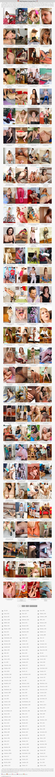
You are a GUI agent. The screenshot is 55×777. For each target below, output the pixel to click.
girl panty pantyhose (45, 45)
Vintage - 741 (24, 765)
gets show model (9, 598)
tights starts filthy (21, 323)
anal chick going (9, 284)
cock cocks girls (33, 442)
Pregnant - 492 (7, 725)
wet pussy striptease (34, 538)
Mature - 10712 (43, 704)
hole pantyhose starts (33, 223)
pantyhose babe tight (33, 461)
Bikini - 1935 (6, 625)
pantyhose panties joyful (45, 599)
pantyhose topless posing (21, 599)
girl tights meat (21, 105)
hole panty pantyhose (45, 264)
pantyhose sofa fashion (45, 344)
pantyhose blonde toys (9, 204)
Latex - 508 (6, 695)
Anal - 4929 (42, 610)
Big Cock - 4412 (7, 643)
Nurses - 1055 (7, 713)
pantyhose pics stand (9, 144)
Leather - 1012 (43, 695)
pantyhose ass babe (45, 500)
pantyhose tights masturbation (21, 539)
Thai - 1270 (24, 613)
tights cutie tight (45, 538)
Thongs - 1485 (25, 756)
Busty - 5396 (6, 634)
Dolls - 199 (6, 653)
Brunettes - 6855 (25, 631)
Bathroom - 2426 (25, 619)
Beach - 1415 (24, 622)
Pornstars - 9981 (7, 750)
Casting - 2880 (43, 634)
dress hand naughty (21, 244)
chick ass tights (21, 344)
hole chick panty (21, 442)
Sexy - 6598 (6, 735)
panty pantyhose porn (9, 344)
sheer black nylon (9, 559)
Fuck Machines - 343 (26, 701)
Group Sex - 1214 (7, 680)
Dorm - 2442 (24, 653)
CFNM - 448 (24, 640)
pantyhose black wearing (21, 579)
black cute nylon (21, 384)
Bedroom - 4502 (43, 622)
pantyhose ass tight (33, 500)
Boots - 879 (6, 631)
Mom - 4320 (42, 707)
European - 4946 (25, 659)
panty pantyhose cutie (33, 45)
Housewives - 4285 (43, 686)
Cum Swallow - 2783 (26, 753)
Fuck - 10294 (6, 671)
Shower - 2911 (7, 738)
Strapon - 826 (42, 750)
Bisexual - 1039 (25, 625)
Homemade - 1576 (25, 686)
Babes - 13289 (7, 619)
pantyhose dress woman (46, 303)
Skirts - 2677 (6, 741)
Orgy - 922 (42, 716)
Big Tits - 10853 (7, 762)
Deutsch (9, 774)
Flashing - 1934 (7, 668)
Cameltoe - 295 (25, 762)
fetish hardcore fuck (33, 303)
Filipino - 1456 (43, 613)
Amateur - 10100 (25, 610)
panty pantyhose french (46, 480)
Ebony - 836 (6, 656)
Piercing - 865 (25, 722)
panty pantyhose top (9, 422)
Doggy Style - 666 (43, 650)
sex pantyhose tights (45, 25)
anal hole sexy (45, 364)
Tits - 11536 (42, 759)
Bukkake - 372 (43, 631)
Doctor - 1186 (25, 650)
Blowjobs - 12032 (25, 628)
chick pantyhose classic (21, 422)
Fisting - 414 (42, 665)
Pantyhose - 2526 (43, 719)
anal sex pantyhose (45, 461)
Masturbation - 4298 (26, 704)
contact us (16, 772)
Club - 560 (42, 640)
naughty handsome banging (33, 345)
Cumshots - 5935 (25, 646)
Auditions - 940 (25, 616)
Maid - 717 (42, 701)
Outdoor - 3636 (7, 719)
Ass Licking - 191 (43, 698)
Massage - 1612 (7, 704)
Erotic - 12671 (7, 659)
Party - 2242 (6, 722)
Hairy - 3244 (42, 680)
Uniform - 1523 (7, 765)
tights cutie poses (33, 364)
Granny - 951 (42, 677)
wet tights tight (9, 65)
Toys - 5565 (42, 762)
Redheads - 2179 (25, 728)
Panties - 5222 (25, 719)
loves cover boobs (9, 323)
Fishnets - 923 (25, 665)
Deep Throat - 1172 (8, 759)
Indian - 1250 (24, 689)
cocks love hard (33, 125)
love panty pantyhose (33, 184)
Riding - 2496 (7, 732)
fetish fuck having (9, 244)
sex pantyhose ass (9, 578)
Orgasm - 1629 (25, 716)
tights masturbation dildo (33, 66)
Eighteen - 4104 (25, 656)
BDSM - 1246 (7, 622)
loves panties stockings (21, 45)
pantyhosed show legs (33, 144)
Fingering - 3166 (7, 665)
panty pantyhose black (33, 25)
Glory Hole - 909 (7, 677)
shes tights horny (33, 204)
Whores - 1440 (43, 765)
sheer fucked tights (9, 442)
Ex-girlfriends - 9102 (26, 674)
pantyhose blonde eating (9, 304)
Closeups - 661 (7, 640)
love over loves (46, 65)
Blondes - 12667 (7, 628)
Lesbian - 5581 (25, 698)
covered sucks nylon (33, 105)
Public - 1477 (24, 725)
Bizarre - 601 (42, 625)
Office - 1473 (24, 713)
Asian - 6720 (6, 613)
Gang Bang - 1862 (7, 674)
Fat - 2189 (6, 662)
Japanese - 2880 (7, 692)
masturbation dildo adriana (9, 26)
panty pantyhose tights (45, 144)
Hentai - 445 (6, 686)
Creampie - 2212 (43, 643)
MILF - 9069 (24, 707)
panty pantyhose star (45, 204)
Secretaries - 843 (43, 732)
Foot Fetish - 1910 (43, 668)
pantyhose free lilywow (9, 125)
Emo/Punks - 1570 (43, 656)
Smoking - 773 (43, 741)
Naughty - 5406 (43, 710)
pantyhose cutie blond (21, 125)
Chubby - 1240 (25, 637)
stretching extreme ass (33, 164)
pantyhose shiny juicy (45, 105)
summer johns (9, 164)
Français (14, 774)
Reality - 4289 (7, 728)
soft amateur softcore (9, 403)
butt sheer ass (21, 264)
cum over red (9, 384)
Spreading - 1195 (25, 747)
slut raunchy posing (46, 164)
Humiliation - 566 (7, 689)
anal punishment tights (33, 85)
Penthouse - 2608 (43, 616)
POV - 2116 (42, 722)
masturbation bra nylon (21, 145)
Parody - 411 (24, 671)
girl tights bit (45, 578)
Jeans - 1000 (24, 692)
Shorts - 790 (42, 735)
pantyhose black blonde (9, 264)
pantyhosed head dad (45, 403)
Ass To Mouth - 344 (8, 710)
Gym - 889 (24, 680)
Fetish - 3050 (42, 662)
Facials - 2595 (43, 659)
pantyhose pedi (33, 559)
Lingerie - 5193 (7, 701)
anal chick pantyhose (21, 85)
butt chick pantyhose (33, 422)
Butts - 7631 (24, 634)
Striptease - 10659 (7, 753)
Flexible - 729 (25, 668)
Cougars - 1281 (25, 643)
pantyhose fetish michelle (9, 86)
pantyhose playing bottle (21, 26)
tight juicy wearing (21, 559)
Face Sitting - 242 (25, 738)
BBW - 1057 (42, 619)
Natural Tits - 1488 (26, 710)
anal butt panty (46, 559)
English (4, 774)
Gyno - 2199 (6, 707)
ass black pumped (21, 184)
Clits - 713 (42, 637)
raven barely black (33, 323)
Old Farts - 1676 (7, 716)
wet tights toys (45, 85)
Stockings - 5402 (25, 750)
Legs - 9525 (6, 698)
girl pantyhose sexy (46, 384)
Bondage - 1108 (43, 628)
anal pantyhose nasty (21, 461)
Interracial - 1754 (43, 689)
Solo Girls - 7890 (43, 744)
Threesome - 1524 (43, 756)
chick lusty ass (9, 538)
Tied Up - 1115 (25, 759)
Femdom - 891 (25, 662)
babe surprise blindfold (9, 461)
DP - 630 (41, 653)
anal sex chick (9, 500)
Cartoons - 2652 (43, 692)
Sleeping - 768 (25, 741)
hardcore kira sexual (45, 125)
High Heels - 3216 (43, 683)
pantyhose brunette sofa (21, 66)
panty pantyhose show (21, 204)
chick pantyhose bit (33, 519)
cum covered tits (21, 164)
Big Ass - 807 (6, 616)
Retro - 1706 (42, 728)
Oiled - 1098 (42, 713)
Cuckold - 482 (7, 646)
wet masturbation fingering (21, 224)
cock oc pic (21, 500)
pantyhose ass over (21, 364)
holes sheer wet (33, 384)
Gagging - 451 (43, 671)
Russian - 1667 (25, 732)
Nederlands (20, 774)
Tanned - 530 (42, 753)
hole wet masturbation (9, 364)
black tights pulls (33, 284)
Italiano (26, 774)
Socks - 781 (6, 744)
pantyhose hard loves (33, 403)
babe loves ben (21, 303)
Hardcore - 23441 (25, 683)
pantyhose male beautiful (46, 324)
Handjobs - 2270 (7, 683)
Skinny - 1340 (42, 738)
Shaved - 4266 (25, 735)
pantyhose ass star (21, 519)
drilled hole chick (21, 480)
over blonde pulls (9, 223)
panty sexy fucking (9, 45)
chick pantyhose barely (9, 480)
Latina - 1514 (25, 695)
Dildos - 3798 (6, 650)
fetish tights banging (9, 105)
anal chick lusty (21, 403)
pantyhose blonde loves (46, 244)
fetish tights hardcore (45, 442)
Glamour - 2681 (43, 674)
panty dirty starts (33, 264)
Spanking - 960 (7, 747)
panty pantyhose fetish (45, 519)
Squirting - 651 (43, 747)
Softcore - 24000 (25, 744)
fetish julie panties (9, 519)
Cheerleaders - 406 (8, 637)
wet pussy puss (9, 184)
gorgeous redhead (45, 223)
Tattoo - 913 (6, 756)
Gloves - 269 (24, 677)
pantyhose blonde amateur (33, 245)
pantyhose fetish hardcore (45, 185)
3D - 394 (6, 610)
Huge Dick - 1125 (43, 646)
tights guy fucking (33, 578)
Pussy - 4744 (42, 725)
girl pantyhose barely (33, 480)
